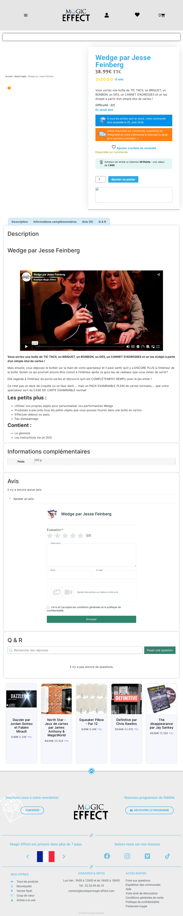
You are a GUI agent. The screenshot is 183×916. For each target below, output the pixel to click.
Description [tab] (20, 221)
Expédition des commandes (143, 885)
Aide (128, 889)
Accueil (8, 76)
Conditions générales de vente (144, 897)
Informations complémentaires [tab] (55, 221)
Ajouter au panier (123, 179)
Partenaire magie (136, 906)
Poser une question (160, 650)
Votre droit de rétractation (142, 893)
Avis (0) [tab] (87, 221)
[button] (26, 15)
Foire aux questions (138, 880)
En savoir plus (104, 109)
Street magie (20, 76)
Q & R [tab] (102, 221)
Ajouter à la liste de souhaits (136, 148)
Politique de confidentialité (142, 902)
